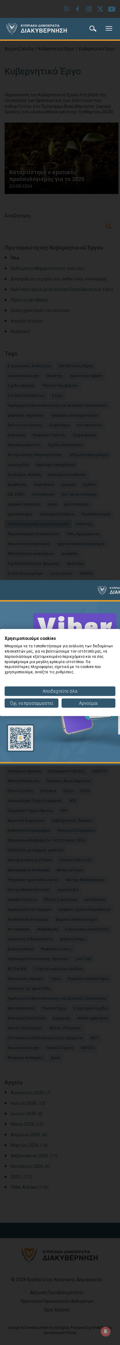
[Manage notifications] (105, 1331)
